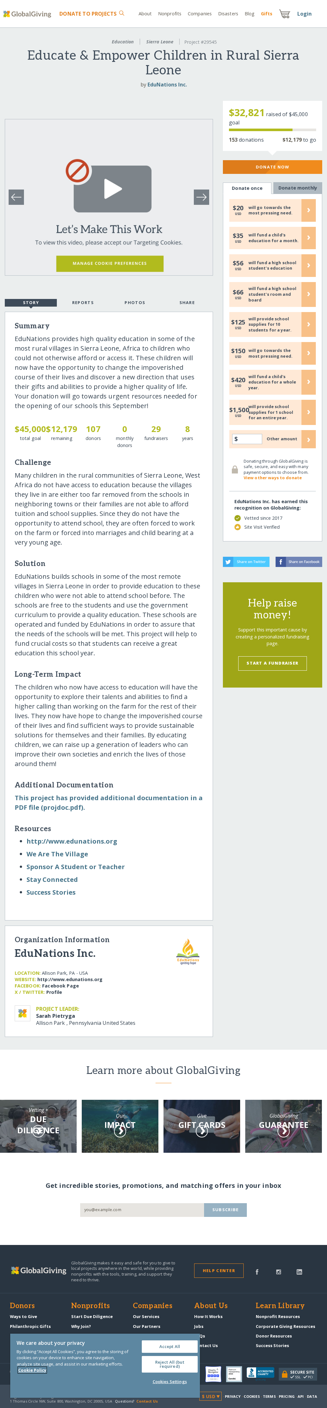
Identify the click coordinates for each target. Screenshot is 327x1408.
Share (187, 302)
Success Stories (51, 892)
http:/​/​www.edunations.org (72, 841)
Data (312, 1396)
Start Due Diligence (92, 1316)
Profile (54, 992)
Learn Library (280, 1306)
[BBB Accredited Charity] (263, 1374)
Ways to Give (23, 1316)
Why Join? (81, 1326)
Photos (135, 302)
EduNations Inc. (167, 84)
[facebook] (257, 1271)
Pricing (287, 1396)
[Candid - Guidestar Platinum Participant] (236, 1374)
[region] (105, 1366)
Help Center (219, 1270)
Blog (250, 14)
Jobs (198, 1326)
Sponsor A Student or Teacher (76, 866)
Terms (269, 1396)
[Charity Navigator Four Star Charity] (215, 1374)
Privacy (233, 1396)
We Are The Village (57, 854)
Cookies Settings (170, 1381)
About (145, 14)
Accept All (169, 1346)
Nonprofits (169, 14)
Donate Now (272, 167)
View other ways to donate (273, 478)
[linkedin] (299, 1271)
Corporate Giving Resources (285, 1326)
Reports (83, 302)
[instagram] (278, 1271)
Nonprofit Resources (278, 1316)
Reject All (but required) (169, 1364)
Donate (88, 13)
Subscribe (225, 1209)
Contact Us (206, 1345)
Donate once (247, 188)
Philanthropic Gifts (30, 1326)
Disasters (228, 14)
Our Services (146, 1316)
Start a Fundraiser (272, 663)
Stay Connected (52, 879)
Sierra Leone (160, 42)
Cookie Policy (32, 1370)
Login (304, 13)
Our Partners (146, 1326)
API (301, 1396)
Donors (22, 1306)
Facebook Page (60, 986)
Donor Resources (274, 1336)
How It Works (208, 1316)
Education (122, 42)
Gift (266, 14)
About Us (211, 1306)
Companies (200, 14)
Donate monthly (297, 188)
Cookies (252, 1396)
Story (31, 302)
